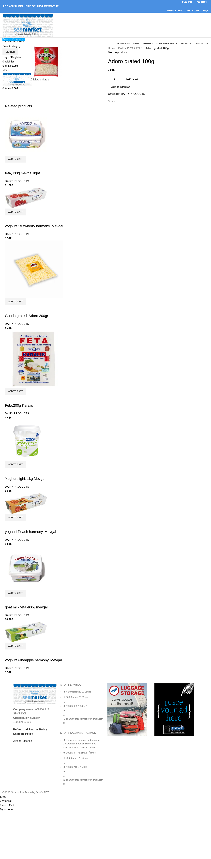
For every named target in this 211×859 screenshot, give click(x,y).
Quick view (9, 167)
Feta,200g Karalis (19, 405)
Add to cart (133, 79)
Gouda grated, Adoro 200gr (26, 316)
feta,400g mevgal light (22, 173)
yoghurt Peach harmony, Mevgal (30, 532)
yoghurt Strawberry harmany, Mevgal (34, 226)
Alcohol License (22, 740)
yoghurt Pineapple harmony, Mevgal (33, 660)
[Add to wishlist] (18, 167)
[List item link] (82, 709)
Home (112, 48)
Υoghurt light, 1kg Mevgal (25, 479)
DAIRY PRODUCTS (130, 48)
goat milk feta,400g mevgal (26, 607)
